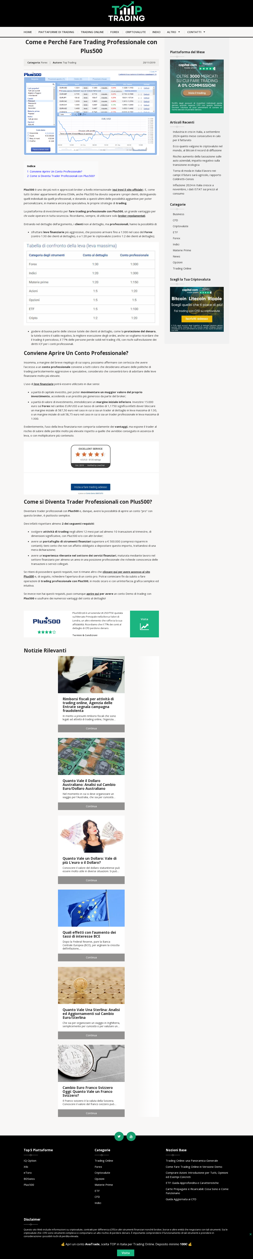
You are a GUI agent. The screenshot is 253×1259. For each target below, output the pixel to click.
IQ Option (30, 1160)
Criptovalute (136, 32)
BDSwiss (29, 1179)
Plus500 (29, 1184)
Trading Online (92, 32)
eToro (28, 1172)
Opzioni (177, 262)
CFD (175, 220)
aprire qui (92, 593)
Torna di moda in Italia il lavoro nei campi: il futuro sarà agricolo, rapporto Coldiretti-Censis (197, 175)
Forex (114, 32)
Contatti (194, 32)
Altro (171, 32)
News (176, 256)
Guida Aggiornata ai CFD (181, 1199)
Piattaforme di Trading (56, 32)
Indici (156, 32)
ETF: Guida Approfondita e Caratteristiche (192, 1183)
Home (28, 32)
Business (178, 214)
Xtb (26, 1167)
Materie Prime (182, 250)
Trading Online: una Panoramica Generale (192, 1160)
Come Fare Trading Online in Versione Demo (194, 1167)
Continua (91, 728)
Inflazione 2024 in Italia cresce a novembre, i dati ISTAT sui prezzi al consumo (195, 189)
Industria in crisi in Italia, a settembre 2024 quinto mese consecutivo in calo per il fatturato (197, 136)
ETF (175, 232)
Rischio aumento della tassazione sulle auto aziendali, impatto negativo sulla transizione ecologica (197, 160)
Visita (144, 619)
